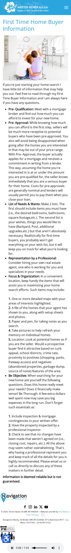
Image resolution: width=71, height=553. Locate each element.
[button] (66, 7)
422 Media (63, 511)
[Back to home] (26, 7)
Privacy (35, 514)
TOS (28, 514)
